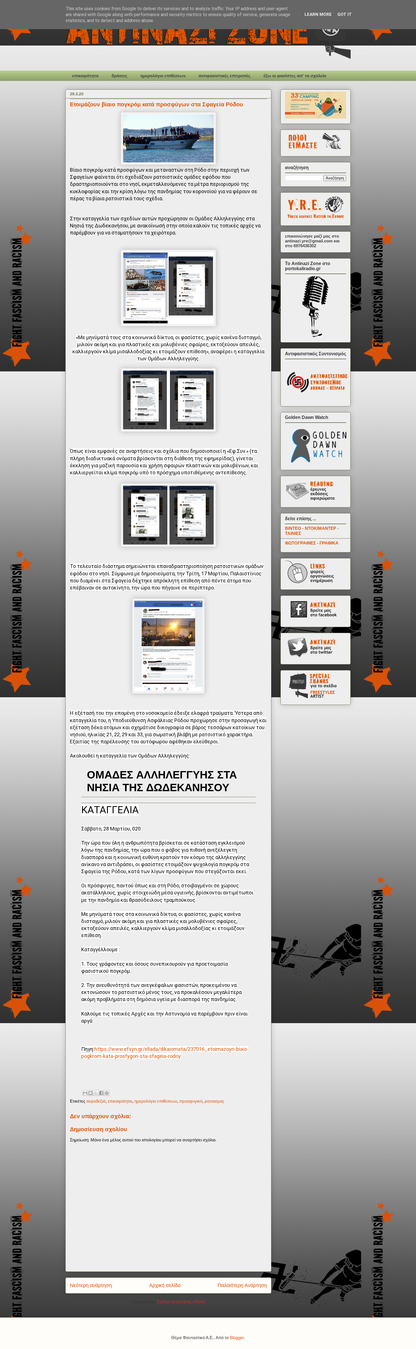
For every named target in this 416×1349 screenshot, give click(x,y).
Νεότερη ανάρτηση (91, 1285)
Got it (344, 14)
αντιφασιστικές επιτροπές (224, 75)
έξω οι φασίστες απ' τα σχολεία (294, 75)
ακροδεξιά (96, 1101)
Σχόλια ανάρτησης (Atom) (181, 1301)
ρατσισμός (214, 1101)
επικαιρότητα (85, 75)
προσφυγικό (190, 1101)
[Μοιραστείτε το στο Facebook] (101, 1093)
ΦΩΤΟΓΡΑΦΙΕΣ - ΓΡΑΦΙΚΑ (311, 543)
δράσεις (119, 75)
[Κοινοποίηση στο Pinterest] (107, 1093)
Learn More (318, 14)
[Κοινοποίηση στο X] (96, 1093)
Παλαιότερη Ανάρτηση (242, 1285)
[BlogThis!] (90, 1093)
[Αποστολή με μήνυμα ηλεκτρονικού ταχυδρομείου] (85, 1093)
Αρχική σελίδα (165, 1285)
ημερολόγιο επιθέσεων (163, 75)
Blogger (237, 1337)
